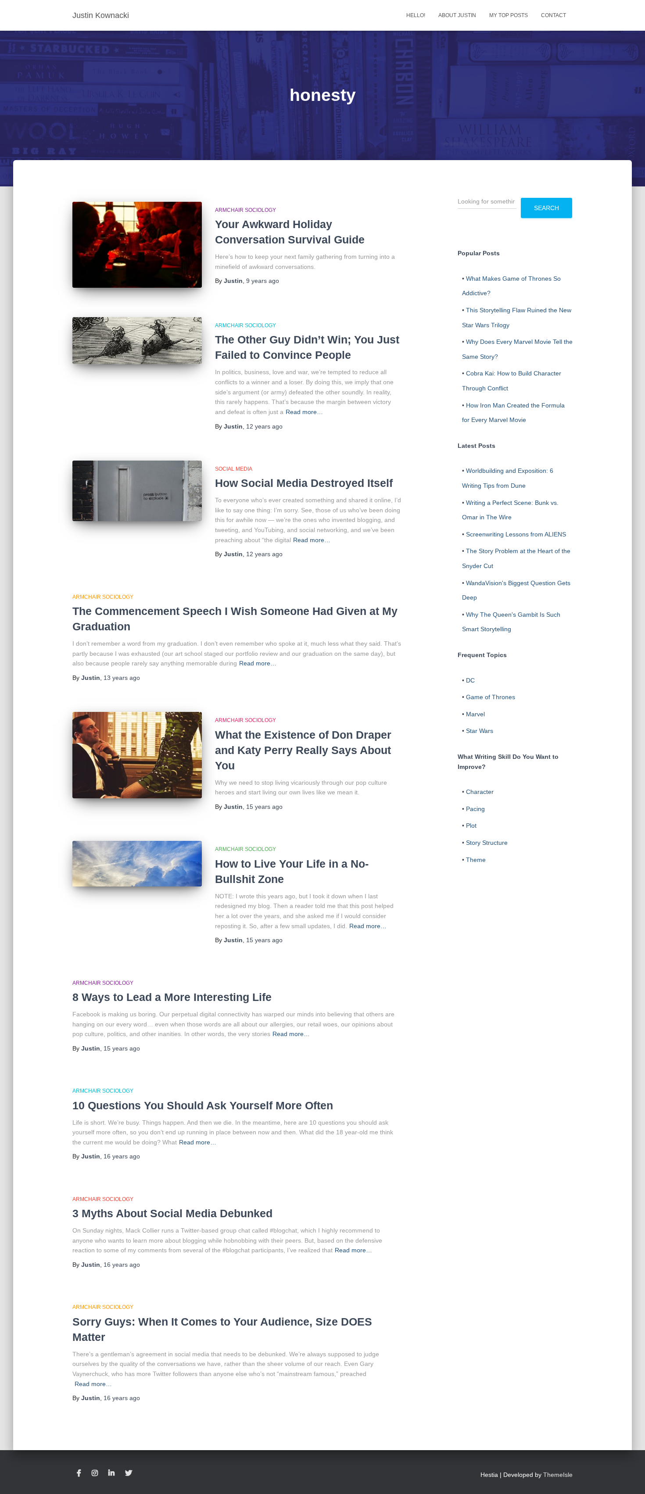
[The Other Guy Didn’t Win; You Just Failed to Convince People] (137, 340)
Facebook (79, 1473)
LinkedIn (111, 1473)
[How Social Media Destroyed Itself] (137, 491)
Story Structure (487, 842)
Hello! (415, 15)
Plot (471, 825)
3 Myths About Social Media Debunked (172, 1213)
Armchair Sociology (245, 210)
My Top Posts (508, 15)
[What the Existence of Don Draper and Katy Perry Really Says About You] (137, 755)
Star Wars (479, 730)
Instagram (94, 1473)
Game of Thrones (490, 697)
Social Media (233, 469)
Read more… (304, 411)
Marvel (475, 714)
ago (262, 280)
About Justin (457, 15)
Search (546, 207)
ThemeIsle (558, 1474)
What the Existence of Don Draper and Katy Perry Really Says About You (303, 750)
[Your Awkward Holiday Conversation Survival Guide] (137, 245)
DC (470, 680)
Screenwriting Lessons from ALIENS (516, 534)
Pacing (475, 808)
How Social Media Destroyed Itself (304, 483)
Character (480, 791)
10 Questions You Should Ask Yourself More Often (202, 1105)
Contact (553, 15)
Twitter (128, 1473)
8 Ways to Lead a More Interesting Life (172, 997)
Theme (476, 859)
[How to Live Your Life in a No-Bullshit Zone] (137, 863)
